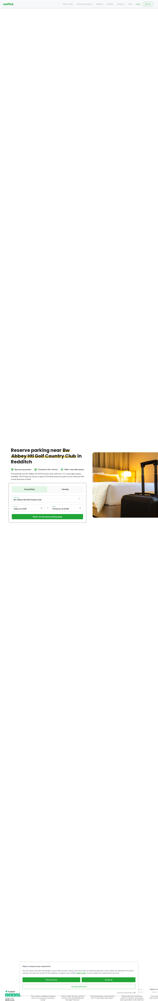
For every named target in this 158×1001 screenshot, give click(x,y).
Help (130, 4)
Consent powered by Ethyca (125, 993)
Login (138, 4)
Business (99, 4)
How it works (68, 4)
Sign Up (148, 4)
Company (120, 4)
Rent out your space (84, 4)
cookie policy (81, 973)
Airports (110, 4)
